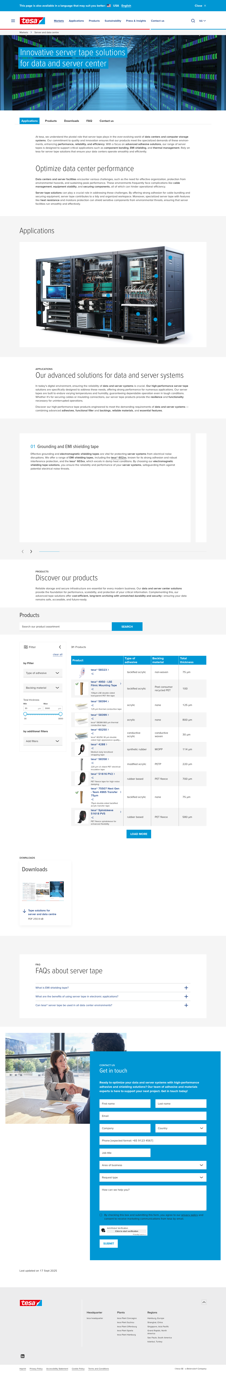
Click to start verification (126, 1231)
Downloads (71, 120)
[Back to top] (204, 1302)
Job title (106, 1152)
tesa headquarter (95, 1318)
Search (127, 626)
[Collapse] (59, 647)
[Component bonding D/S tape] (39, 282)
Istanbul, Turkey (154, 1341)
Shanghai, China (155, 1322)
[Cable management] (138, 314)
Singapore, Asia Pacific (158, 1326)
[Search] (193, 20)
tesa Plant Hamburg (126, 1334)
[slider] (25, 714)
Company (108, 1128)
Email (105, 1115)
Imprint (23, 1368)
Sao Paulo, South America (159, 1337)
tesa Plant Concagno (127, 1318)
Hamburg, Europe (155, 1318)
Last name (164, 1103)
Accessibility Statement (57, 1368)
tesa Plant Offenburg (127, 1326)
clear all (57, 654)
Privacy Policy (36, 1368)
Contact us (107, 120)
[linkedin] (23, 1357)
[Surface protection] (170, 324)
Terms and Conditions (98, 1368)
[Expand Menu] (13, 20)
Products (51, 120)
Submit (108, 1243)
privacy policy (189, 1215)
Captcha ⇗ (139, 1234)
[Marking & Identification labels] (108, 295)
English (126, 5)
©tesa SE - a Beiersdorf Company (190, 1368)
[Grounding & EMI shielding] (59, 270)
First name (108, 1103)
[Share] (92, 674)
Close (198, 5)
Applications (29, 120)
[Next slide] (31, 551)
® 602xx (118, 457)
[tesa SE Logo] (32, 21)
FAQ (89, 120)
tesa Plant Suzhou (125, 1322)
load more (138, 834)
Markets (24, 32)
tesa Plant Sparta (125, 1330)
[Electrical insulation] (155, 320)
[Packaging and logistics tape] (39, 312)
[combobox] (43, 673)
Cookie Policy (78, 1368)
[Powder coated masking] (170, 258)
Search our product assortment (40, 626)
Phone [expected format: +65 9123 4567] (127, 1140)
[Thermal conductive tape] (156, 276)
